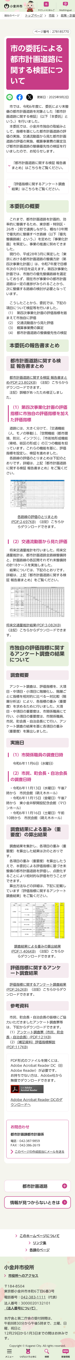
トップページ (33, 15)
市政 (52, 15)
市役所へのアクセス (23, 1275)
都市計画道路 (35, 1186)
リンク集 (39, 1243)
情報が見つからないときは (35, 1202)
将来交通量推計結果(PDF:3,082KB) (33, 625)
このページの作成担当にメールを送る (39, 1151)
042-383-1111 (33, 1297)
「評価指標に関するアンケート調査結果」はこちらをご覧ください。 (38, 186)
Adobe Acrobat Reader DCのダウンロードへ (36, 1102)
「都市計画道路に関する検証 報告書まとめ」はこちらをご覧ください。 (39, 165)
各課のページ (40, 1250)
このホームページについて (40, 1236)
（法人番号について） (21, 1308)
